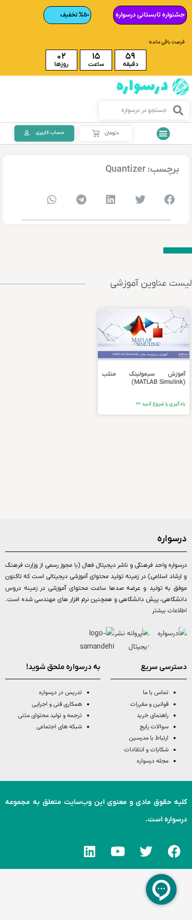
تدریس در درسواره (60, 692)
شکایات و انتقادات (146, 749)
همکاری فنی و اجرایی (56, 704)
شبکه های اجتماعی (59, 726)
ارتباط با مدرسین (148, 738)
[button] (163, 134)
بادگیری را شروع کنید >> (160, 404)
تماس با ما (155, 692)
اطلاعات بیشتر (169, 610)
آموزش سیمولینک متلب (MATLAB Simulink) (143, 378)
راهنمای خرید (152, 715)
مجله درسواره (152, 761)
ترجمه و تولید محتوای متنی (50, 715)
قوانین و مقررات (149, 704)
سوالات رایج (154, 726)
